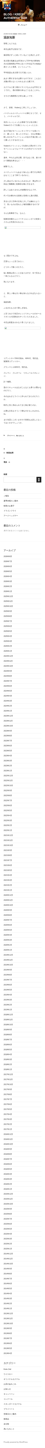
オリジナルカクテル (12, 1379)
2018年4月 (8, 1054)
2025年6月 (8, 626)
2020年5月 (8, 930)
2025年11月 (8, 601)
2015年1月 (8, 1249)
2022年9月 (8, 790)
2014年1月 (8, 1308)
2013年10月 (8, 1323)
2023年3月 (8, 761)
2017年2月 (8, 1124)
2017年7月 (8, 1099)
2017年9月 (8, 1089)
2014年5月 (8, 1288)
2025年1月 (8, 651)
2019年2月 (8, 1005)
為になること (20, 435)
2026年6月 (8, 566)
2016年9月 (8, 1149)
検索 (5, 474)
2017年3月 (8, 1119)
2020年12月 (8, 895)
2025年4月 (8, 636)
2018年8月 (8, 1035)
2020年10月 (8, 905)
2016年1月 (8, 1189)
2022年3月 (8, 820)
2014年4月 (8, 1293)
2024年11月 (8, 661)
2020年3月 (8, 940)
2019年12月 (8, 955)
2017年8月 (8, 1094)
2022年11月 (8, 780)
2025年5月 (8, 631)
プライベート (11, 435)
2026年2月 (8, 586)
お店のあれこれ (10, 1384)
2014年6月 (8, 1283)
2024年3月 (8, 701)
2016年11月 (8, 1139)
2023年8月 (8, 736)
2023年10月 (8, 726)
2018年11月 (8, 1020)
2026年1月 (8, 591)
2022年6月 (8, 805)
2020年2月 (8, 945)
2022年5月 (8, 810)
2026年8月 (8, 556)
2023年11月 (8, 721)
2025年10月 (8, 606)
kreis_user (22, 34)
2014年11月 (8, 1259)
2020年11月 (8, 900)
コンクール (8, 1399)
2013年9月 (8, 1328)
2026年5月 (8, 571)
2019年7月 (8, 980)
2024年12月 (8, 656)
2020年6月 (8, 925)
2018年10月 (8, 1025)
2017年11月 (8, 1079)
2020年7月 (8, 920)
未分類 (6, 1424)
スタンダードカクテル (13, 1404)
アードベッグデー (11, 516)
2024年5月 (8, 691)
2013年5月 (8, 1348)
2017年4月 (8, 1114)
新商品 (6, 1419)
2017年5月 (8, 1109)
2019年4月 (8, 995)
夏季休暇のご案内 (11, 501)
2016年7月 (8, 1159)
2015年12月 (8, 1194)
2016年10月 (8, 1144)
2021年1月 (8, 890)
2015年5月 (8, 1229)
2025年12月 (8, 596)
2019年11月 (8, 960)
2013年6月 (8, 1343)
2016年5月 (8, 1169)
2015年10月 (8, 1204)
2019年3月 (8, 1000)
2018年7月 (8, 1039)
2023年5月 (8, 751)
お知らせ (7, 1389)
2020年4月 (8, 935)
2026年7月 (8, 561)
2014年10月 (8, 1264)
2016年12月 (8, 1134)
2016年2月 (8, 1184)
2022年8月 (8, 795)
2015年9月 (8, 1209)
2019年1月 (8, 1010)
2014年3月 (8, 1298)
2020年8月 (8, 915)
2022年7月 (8, 800)
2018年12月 (8, 1015)
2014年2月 (8, 1303)
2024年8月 (8, 676)
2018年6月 (8, 1044)
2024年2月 (8, 706)
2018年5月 (8, 1049)
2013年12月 (8, 1313)
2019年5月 (8, 990)
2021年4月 (8, 875)
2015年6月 (8, 1224)
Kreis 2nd (7, 1369)
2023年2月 (8, 766)
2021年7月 (8, 860)
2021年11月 (8, 840)
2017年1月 (8, 1129)
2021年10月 (8, 845)
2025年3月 (8, 641)
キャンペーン (9, 1394)
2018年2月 (8, 1064)
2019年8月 (8, 975)
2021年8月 (8, 855)
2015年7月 (8, 1219)
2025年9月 (8, 611)
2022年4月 (8, 815)
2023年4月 (8, 756)
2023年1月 (8, 771)
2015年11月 (8, 1199)
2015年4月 (8, 1234)
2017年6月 (8, 1104)
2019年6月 (8, 985)
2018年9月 (8, 1030)
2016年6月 (8, 1164)
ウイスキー (8, 1374)
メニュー (23, 25)
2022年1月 (8, 830)
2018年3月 (8, 1059)
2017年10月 (8, 1084)
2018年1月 (8, 1069)
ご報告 (6, 496)
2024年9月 (8, 671)
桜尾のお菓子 (9, 506)
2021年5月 (8, 870)
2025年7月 (8, 621)
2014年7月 (8, 1279)
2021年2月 (8, 885)
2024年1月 (8, 711)
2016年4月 (8, 1174)
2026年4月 (8, 576)
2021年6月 (8, 865)
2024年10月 (8, 666)
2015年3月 (8, 1239)
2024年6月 (8, 686)
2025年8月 (8, 616)
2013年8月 (8, 1333)
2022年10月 (8, 785)
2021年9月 (8, 850)
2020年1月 (8, 950)
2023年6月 (8, 746)
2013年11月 (8, 1318)
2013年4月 (8, 1353)
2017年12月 (8, 1074)
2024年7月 (8, 681)
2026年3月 (8, 581)
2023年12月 (8, 716)
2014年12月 (8, 1254)
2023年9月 (8, 731)
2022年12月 (8, 776)
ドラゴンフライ (10, 511)
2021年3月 (8, 880)
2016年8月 (8, 1154)
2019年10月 (8, 965)
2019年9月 (8, 970)
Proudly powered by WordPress (16, 1442)
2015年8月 (8, 1214)
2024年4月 (8, 696)
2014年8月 (8, 1274)
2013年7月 (8, 1338)
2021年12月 (8, 835)
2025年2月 (8, 646)
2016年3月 (8, 1179)
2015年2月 (8, 1244)
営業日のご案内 (10, 1414)
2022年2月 (8, 825)
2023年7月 (8, 741)
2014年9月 (8, 1269)
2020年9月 (8, 910)
